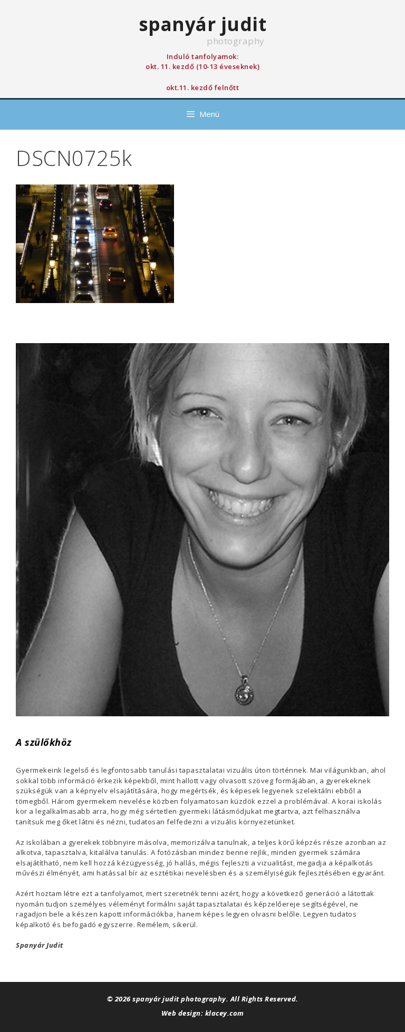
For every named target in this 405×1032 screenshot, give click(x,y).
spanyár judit (203, 24)
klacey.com (224, 1013)
